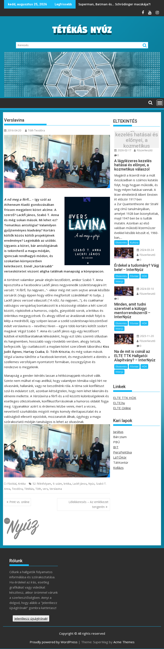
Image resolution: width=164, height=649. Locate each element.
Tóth (38, 489)
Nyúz (91, 484)
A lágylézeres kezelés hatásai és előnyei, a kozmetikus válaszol (136, 140)
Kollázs (118, 467)
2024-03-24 (146, 250)
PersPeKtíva (122, 452)
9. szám (57, 484)
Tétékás (29, 489)
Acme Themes (124, 642)
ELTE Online (122, 408)
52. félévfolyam (42, 484)
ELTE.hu (119, 403)
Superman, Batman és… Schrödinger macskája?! (114, 4)
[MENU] (160, 103)
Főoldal (11, 484)
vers (45, 489)
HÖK (144, 276)
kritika (67, 484)
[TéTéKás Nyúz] (82, 95)
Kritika (22, 484)
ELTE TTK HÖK (124, 398)
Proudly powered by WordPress (54, 642)
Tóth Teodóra (36, 130)
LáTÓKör (120, 457)
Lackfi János (80, 484)
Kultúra (134, 242)
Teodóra (17, 489)
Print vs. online (19, 502)
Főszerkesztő (144, 150)
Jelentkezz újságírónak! (31, 618)
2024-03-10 (146, 289)
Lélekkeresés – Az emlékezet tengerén (88, 504)
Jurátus (118, 432)
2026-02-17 (124, 150)
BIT (116, 447)
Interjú (119, 281)
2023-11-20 (146, 336)
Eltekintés (121, 242)
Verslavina (56, 489)
